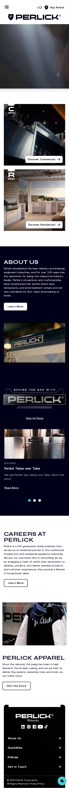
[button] (29, 500)
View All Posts (34, 418)
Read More (11, 487)
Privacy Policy (37, 783)
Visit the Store (16, 686)
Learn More (15, 306)
